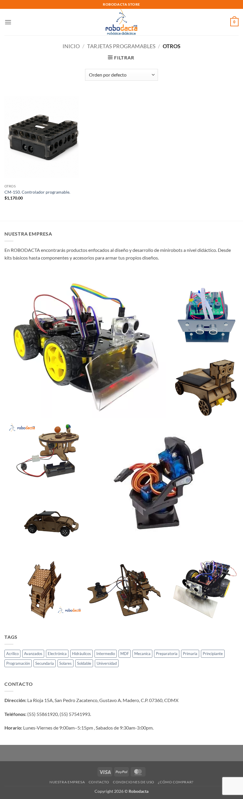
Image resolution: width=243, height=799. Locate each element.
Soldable (84, 663)
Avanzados (33, 653)
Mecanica (142, 653)
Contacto (99, 782)
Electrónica (57, 653)
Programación (18, 663)
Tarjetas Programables (121, 46)
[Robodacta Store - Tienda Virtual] (121, 22)
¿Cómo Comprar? (176, 782)
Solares (65, 663)
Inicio (71, 46)
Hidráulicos (81, 653)
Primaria (190, 653)
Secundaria (44, 663)
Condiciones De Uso (133, 782)
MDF (124, 653)
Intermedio (105, 653)
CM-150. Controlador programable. (37, 192)
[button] (8, 22)
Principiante (213, 653)
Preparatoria (167, 653)
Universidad (107, 663)
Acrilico (12, 653)
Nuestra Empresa (67, 782)
